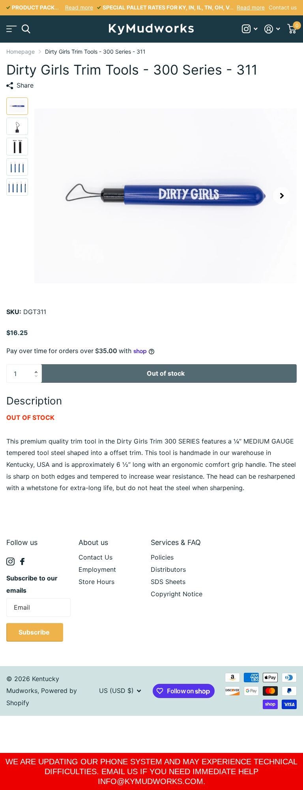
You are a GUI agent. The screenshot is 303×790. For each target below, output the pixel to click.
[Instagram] (10, 562)
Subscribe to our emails (32, 584)
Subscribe (35, 632)
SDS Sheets (168, 582)
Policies (162, 557)
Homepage (20, 51)
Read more (79, 7)
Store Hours (96, 582)
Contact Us (95, 557)
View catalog (10, 29)
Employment (97, 569)
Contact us (283, 7)
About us (93, 542)
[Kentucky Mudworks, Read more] (249, 29)
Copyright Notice (176, 594)
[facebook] (22, 561)
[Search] (26, 29)
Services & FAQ (176, 542)
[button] (281, 195)
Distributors (168, 569)
